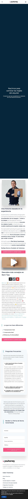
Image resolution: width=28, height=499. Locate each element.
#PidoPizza (21, 314)
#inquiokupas (10, 315)
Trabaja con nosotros (8, 487)
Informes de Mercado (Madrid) (10, 482)
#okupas (16, 314)
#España (20, 315)
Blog (4, 478)
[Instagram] (10, 279)
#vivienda (4, 315)
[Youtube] (17, 279)
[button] (14, 262)
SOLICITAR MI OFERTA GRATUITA (14, 450)
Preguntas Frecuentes (8, 485)
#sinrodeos (4, 317)
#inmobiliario (10, 317)
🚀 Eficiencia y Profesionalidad (11, 335)
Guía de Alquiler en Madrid (9, 480)
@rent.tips (4, 282)
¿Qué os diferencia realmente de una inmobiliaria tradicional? (14, 387)
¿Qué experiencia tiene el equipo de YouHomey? (14, 364)
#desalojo (15, 315)
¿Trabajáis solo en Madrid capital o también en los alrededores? (14, 391)
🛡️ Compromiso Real (8, 332)
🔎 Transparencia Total (9, 329)
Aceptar (4, 496)
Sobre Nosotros (6, 476)
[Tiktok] (14, 279)
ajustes (11, 494)
